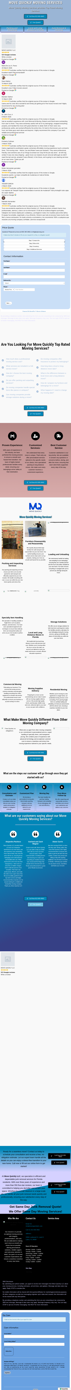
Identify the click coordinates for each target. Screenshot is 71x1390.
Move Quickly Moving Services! (35, 516)
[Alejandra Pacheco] (13, 834)
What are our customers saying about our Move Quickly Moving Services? (35, 817)
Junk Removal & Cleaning (59, 29)
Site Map (29, 1272)
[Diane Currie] (57, 834)
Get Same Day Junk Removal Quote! (35, 1206)
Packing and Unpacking (12, 29)
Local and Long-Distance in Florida (35, 29)
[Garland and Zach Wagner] (35, 834)
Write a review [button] (7, 57)
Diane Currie (58, 842)
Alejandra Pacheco (13, 842)
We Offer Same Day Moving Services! (35, 1211)
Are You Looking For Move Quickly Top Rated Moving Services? (35, 346)
